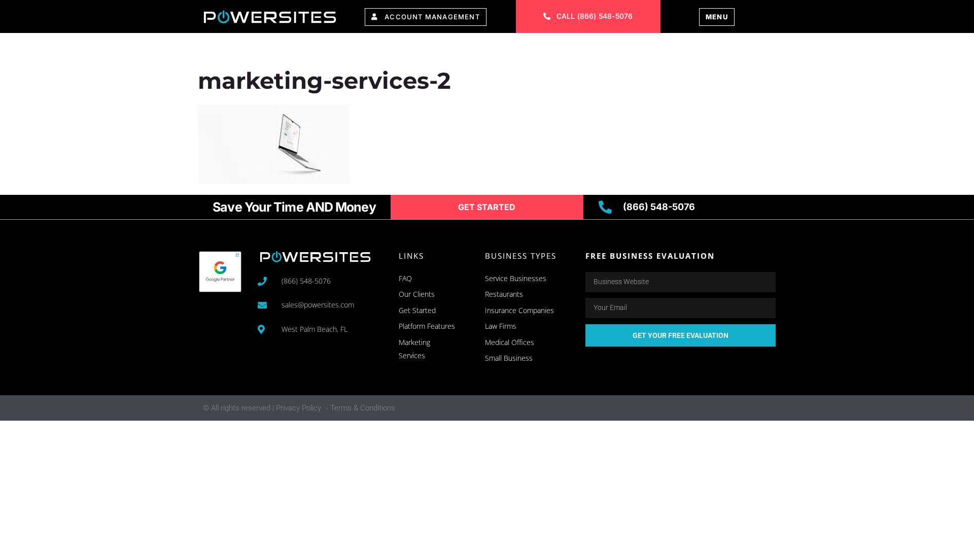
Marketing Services (385, 49)
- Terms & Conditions (360, 408)
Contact (612, 49)
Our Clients (481, 49)
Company (550, 49)
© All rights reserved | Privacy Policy (262, 408)
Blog (664, 49)
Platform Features (274, 49)
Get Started (723, 49)
